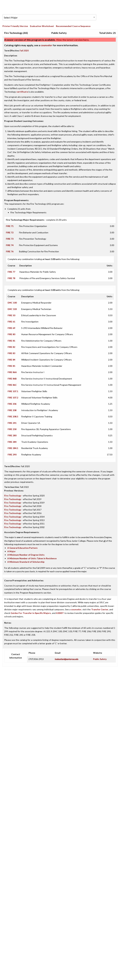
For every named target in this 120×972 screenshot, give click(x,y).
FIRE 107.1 (13, 391)
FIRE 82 (11, 347)
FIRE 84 (11, 359)
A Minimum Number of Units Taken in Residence (32, 558)
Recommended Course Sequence (73, 26)
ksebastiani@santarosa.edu (66, 659)
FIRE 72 (9, 232)
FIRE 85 (11, 366)
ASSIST (60, 613)
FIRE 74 (9, 245)
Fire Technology (12, 495)
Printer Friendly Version (15, 26)
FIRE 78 (11, 278)
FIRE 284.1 (13, 448)
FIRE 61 (11, 321)
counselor (46, 45)
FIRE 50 (11, 315)
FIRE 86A (12, 372)
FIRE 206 (12, 403)
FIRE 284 (12, 442)
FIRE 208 (12, 410)
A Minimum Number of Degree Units (26, 554)
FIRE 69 (11, 328)
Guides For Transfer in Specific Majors (31, 613)
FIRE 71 (9, 226)
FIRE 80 (11, 334)
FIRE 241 (12, 423)
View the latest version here (72, 39)
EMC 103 (12, 309)
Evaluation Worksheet (42, 26)
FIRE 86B (12, 378)
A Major (11, 551)
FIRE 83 (11, 353)
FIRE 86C (12, 385)
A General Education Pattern (22, 548)
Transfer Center (99, 609)
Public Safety (100, 659)
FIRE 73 (9, 238)
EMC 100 (12, 302)
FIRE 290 (12, 454)
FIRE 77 (11, 271)
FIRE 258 (12, 429)
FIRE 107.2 (13, 397)
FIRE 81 (11, 340)
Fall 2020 (24, 50)
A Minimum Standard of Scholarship (25, 561)
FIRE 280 (12, 435)
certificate (22, 91)
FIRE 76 (9, 251)
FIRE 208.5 (13, 416)
